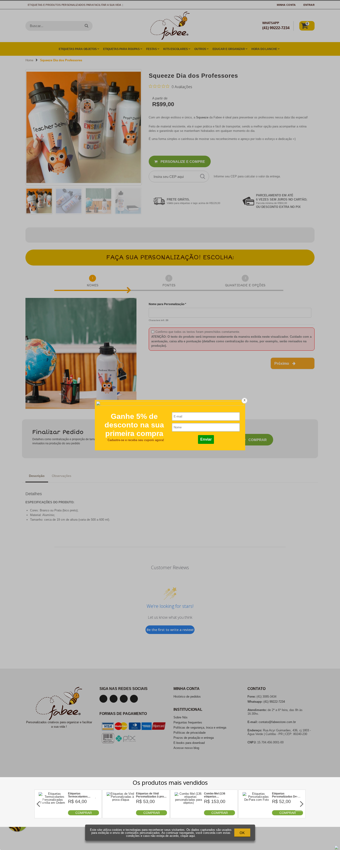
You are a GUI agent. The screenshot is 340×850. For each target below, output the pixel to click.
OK (242, 833)
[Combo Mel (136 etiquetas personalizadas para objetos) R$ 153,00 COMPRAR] (189, 814)
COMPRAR (83, 813)
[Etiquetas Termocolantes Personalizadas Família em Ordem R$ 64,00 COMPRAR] (53, 814)
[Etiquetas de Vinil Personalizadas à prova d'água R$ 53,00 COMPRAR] (121, 814)
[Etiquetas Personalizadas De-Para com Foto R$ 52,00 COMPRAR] (257, 814)
